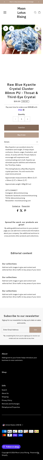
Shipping (5, 397)
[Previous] (5, 28)
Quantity (21, 114)
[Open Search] (35, 12)
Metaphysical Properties (11, 407)
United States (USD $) (13, 425)
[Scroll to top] (38, 453)
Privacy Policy (7, 400)
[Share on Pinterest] (25, 211)
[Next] (11, 28)
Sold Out (21, 127)
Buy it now (21, 135)
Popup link (26, 206)
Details (6, 142)
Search (4, 390)
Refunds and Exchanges (11, 404)
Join (35, 330)
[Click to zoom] (37, 28)
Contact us (16, 206)
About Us (5, 393)
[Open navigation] (6, 12)
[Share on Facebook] (18, 211)
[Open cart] (39, 12)
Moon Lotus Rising (21, 12)
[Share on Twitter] (21, 211)
